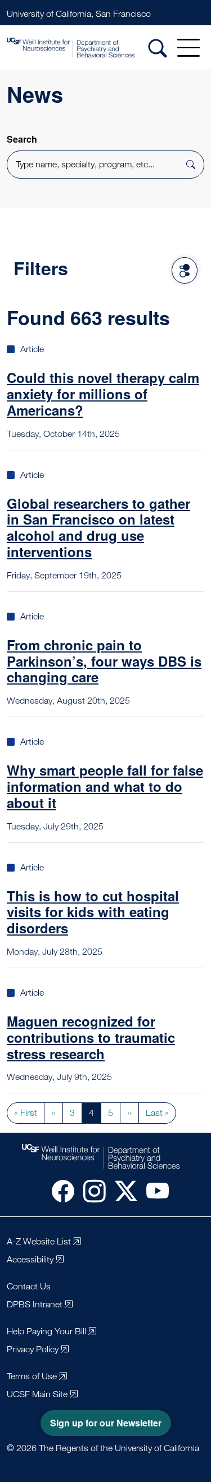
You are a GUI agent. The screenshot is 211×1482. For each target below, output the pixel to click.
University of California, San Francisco (79, 13)
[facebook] (58, 1190)
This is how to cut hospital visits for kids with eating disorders (93, 912)
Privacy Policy (33, 1349)
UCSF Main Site (37, 1394)
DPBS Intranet (34, 1304)
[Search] (157, 48)
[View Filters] (184, 270)
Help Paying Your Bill (46, 1331)
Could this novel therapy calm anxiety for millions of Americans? (103, 393)
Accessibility (30, 1259)
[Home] (87, 48)
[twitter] (121, 1190)
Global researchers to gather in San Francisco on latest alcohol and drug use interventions (98, 527)
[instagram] (90, 1190)
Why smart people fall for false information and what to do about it (105, 786)
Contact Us (29, 1286)
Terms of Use (32, 1376)
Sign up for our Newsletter (105, 1422)
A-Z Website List (39, 1241)
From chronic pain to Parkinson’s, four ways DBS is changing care (104, 661)
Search (22, 139)
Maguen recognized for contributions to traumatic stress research (91, 1037)
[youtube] (153, 1190)
